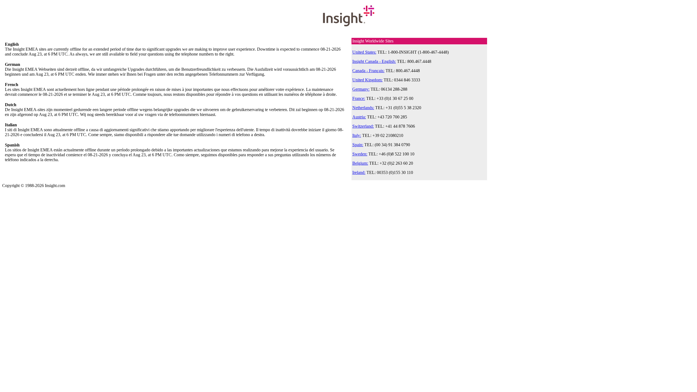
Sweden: (359, 154)
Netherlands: (363, 107)
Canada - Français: (368, 70)
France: (358, 98)
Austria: (359, 117)
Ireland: (358, 172)
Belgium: (360, 163)
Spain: (357, 144)
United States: (364, 52)
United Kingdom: (367, 80)
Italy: (356, 135)
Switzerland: (363, 126)
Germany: (360, 89)
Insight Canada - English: (374, 61)
